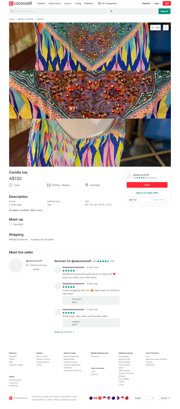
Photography (124, 356)
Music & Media (124, 362)
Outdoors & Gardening (72, 370)
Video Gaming (124, 370)
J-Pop (121, 384)
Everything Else (15, 380)
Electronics (95, 356)
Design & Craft (124, 359)
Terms (50, 400)
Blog (11, 362)
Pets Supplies (124, 379)
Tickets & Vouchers (126, 373)
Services (94, 374)
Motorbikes (150, 365)
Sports (121, 368)
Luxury (39, 365)
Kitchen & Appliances (72, 365)
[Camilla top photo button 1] (90, 46)
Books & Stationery (71, 356)
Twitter (11, 359)
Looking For (13, 383)
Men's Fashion (42, 356)
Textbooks (68, 368)
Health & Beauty (42, 362)
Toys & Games (124, 365)
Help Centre (36, 397)
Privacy (57, 400)
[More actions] (166, 27)
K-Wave (122, 382)
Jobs (93, 372)
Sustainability (65, 397)
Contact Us (47, 397)
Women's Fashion (43, 359)
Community (13, 386)
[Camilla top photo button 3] (90, 143)
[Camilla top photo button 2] (90, 95)
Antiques (122, 376)
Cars (147, 356)
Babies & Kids (69, 359)
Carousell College (16, 365)
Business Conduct (69, 400)
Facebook (13, 356)
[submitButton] (164, 11)
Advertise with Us (39, 400)
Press (56, 397)
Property (149, 362)
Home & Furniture (70, 362)
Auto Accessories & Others (156, 359)
